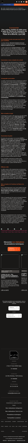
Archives (5, 440)
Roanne (19, 426)
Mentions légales (12, 440)
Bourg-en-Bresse (8, 421)
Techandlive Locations (14, 417)
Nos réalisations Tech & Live (11, 8)
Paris (16, 426)
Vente (14, 405)
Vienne (13, 431)
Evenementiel (20, 8)
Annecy (2, 421)
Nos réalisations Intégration (14, 408)
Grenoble (6, 426)
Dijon (26, 421)
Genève (2, 426)
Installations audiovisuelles (14, 403)
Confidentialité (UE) (21, 440)
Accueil (4, 8)
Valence (2, 431)
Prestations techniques (14, 414)
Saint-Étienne (24, 426)
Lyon (10, 426)
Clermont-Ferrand (20, 421)
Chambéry (14, 421)
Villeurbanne (24, 431)
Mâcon (13, 426)
